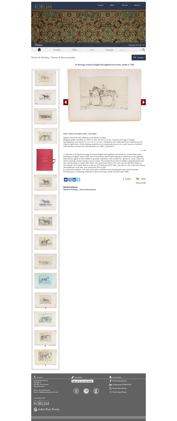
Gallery (74, 50)
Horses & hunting (70, 189)
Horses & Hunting (40, 57)
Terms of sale (141, 182)
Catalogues (110, 50)
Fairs (92, 50)
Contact (100, 5)
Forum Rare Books (119, 381)
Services (125, 5)
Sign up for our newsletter (82, 381)
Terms (112, 5)
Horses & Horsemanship (63, 57)
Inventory (57, 50)
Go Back (140, 57)
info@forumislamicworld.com (48, 392)
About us (137, 5)
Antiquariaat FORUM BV (122, 384)
